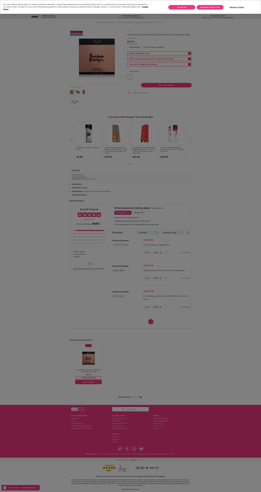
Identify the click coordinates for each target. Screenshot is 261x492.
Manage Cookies (237, 7)
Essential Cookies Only (210, 7)
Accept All (181, 7)
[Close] (257, 6)
